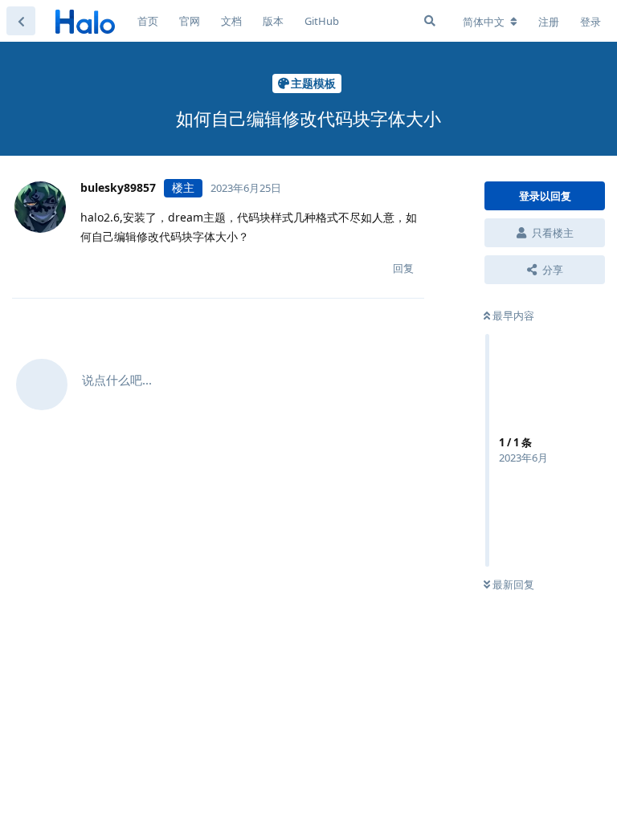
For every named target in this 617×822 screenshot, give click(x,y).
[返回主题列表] (20, 20)
